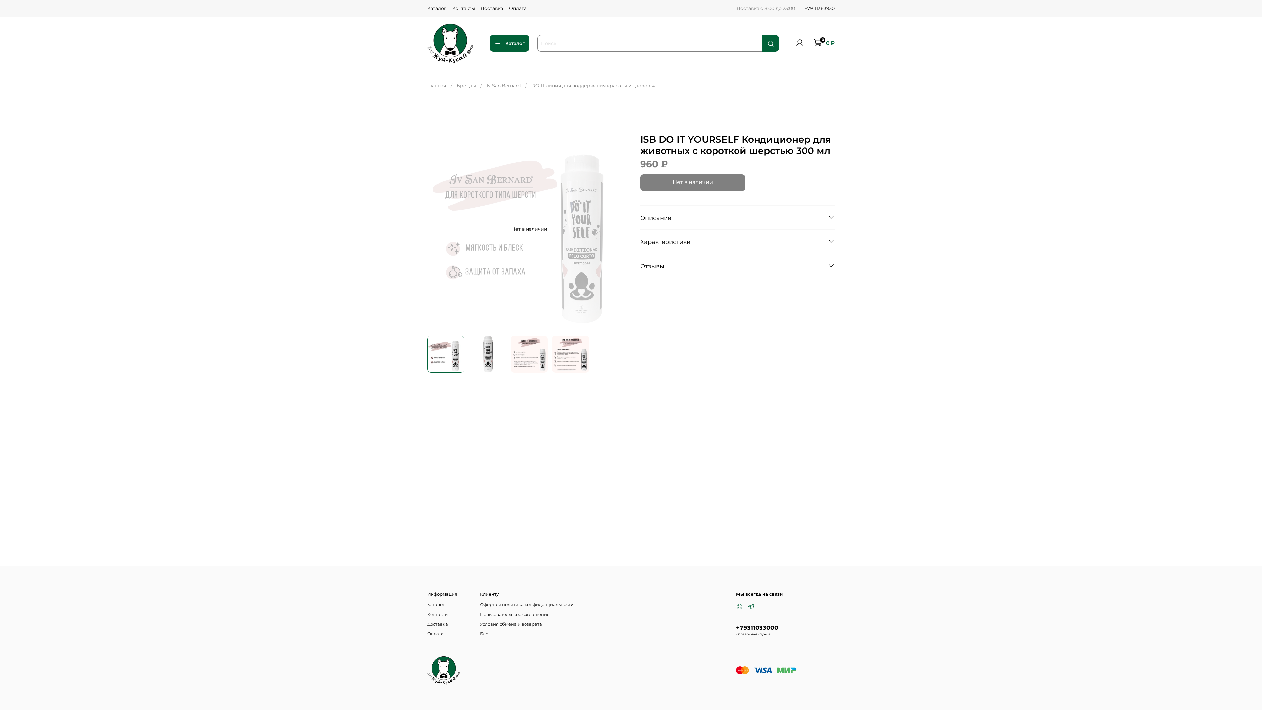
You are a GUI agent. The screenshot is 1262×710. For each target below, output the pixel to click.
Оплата (517, 8)
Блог (485, 633)
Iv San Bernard (504, 86)
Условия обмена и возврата (511, 624)
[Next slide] (622, 229)
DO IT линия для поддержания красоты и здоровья (593, 86)
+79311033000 (757, 627)
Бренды (466, 86)
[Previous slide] (436, 229)
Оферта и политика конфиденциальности (526, 604)
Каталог (436, 8)
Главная (436, 86)
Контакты (463, 8)
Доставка (492, 8)
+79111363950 (820, 8)
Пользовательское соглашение (514, 614)
